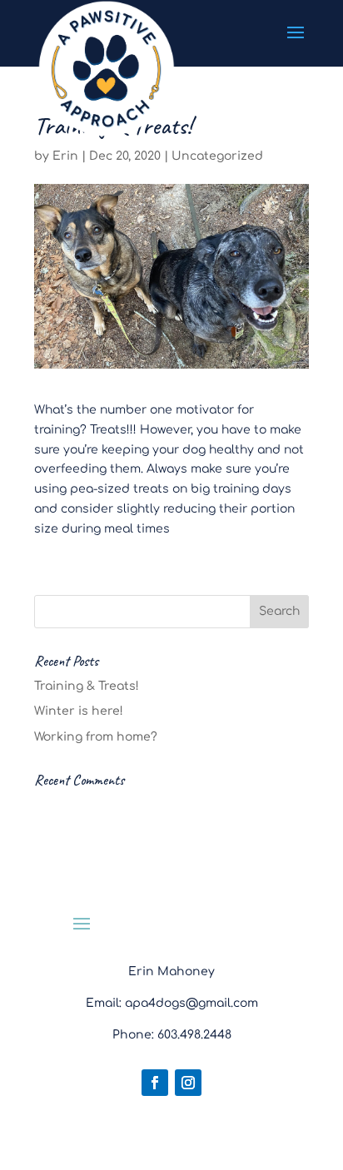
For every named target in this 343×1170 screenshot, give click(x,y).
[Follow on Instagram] (188, 1082)
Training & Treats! (86, 686)
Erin (65, 156)
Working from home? (95, 737)
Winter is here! (78, 711)
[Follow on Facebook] (155, 1082)
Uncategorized (217, 156)
